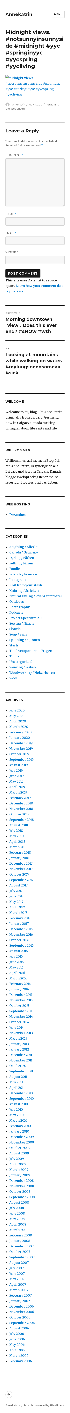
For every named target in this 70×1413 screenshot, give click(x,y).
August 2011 (18, 1077)
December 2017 (20, 863)
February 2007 (20, 1295)
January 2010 (19, 1131)
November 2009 (21, 1142)
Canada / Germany (23, 552)
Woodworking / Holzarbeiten (32, 673)
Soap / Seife (18, 634)
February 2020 (20, 732)
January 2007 (19, 1301)
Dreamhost (18, 515)
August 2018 (18, 825)
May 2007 (16, 1279)
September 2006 (22, 1323)
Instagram (52, 104)
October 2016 (19, 940)
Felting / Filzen (21, 563)
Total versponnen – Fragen (30, 651)
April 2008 (17, 1224)
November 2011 (20, 1060)
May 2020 (16, 716)
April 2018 (17, 842)
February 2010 (20, 1126)
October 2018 (19, 814)
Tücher (15, 656)
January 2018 (19, 858)
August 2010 (18, 1104)
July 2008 (16, 1208)
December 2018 (21, 803)
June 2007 (17, 1274)
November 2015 (21, 1000)
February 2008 (20, 1235)
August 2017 (18, 885)
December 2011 (20, 1055)
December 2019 (21, 743)
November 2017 (21, 869)
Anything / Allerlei (23, 547)
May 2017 (16, 902)
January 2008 (19, 1241)
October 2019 (19, 754)
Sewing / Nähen (21, 623)
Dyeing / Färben (21, 558)
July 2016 (16, 956)
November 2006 (21, 1312)
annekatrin (18, 104)
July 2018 (16, 831)
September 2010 (21, 1099)
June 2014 (16, 1027)
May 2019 (16, 781)
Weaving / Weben (22, 667)
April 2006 (17, 1350)
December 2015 (20, 995)
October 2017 (19, 874)
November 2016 (21, 934)
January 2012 (19, 1049)
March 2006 (18, 1356)
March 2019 (18, 792)
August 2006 (19, 1328)
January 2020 (19, 738)
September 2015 (21, 1011)
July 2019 (16, 770)
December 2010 (21, 1093)
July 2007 (16, 1268)
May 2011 (16, 1082)
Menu (58, 14)
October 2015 (19, 1006)
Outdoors (16, 601)
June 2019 (16, 776)
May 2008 (17, 1219)
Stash (13, 645)
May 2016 (16, 967)
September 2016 (21, 945)
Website (11, 252)
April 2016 (17, 973)
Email (11, 233)
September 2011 (21, 1071)
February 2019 (20, 798)
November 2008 (21, 1186)
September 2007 (22, 1257)
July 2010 (16, 1109)
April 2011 (16, 1088)
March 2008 (18, 1230)
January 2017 (19, 924)
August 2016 (18, 951)
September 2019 (21, 759)
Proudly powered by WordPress (44, 1405)
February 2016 (20, 984)
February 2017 (20, 918)
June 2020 (17, 710)
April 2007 (17, 1284)
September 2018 (21, 820)
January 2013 (19, 1044)
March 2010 (18, 1120)
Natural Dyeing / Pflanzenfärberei (35, 596)
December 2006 (21, 1306)
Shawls (15, 629)
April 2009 (17, 1164)
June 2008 (17, 1213)
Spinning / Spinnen (24, 640)
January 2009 (19, 1175)
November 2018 (21, 809)
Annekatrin (18, 14)
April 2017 (17, 907)
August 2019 (18, 765)
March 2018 (18, 847)
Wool (13, 678)
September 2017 (21, 880)
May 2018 (16, 836)
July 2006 (16, 1334)
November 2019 (21, 749)
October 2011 (19, 1066)
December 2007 (21, 1246)
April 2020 (17, 721)
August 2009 (19, 1153)
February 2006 (20, 1361)
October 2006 (19, 1317)
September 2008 (22, 1197)
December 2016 (21, 929)
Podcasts (16, 612)
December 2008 (21, 1181)
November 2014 (21, 1016)
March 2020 (18, 727)
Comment (14, 155)
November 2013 (21, 1033)
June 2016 (16, 962)
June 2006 (17, 1339)
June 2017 (16, 896)
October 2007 (19, 1252)
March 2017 (18, 913)
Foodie (14, 569)
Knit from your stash (25, 585)
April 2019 (17, 787)
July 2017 (16, 891)
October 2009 (19, 1148)
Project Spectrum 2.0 (25, 618)
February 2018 (20, 852)
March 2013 (18, 1038)
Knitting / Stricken (24, 591)
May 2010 (16, 1115)
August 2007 (19, 1263)
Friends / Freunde (23, 574)
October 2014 (19, 1022)
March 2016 (18, 978)
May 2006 (17, 1345)
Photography (19, 607)
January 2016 (19, 989)
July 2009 (16, 1159)
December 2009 (21, 1137)
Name (10, 214)
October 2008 (19, 1191)
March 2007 (18, 1290)
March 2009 (18, 1170)
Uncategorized (15, 108)
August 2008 (19, 1202)
